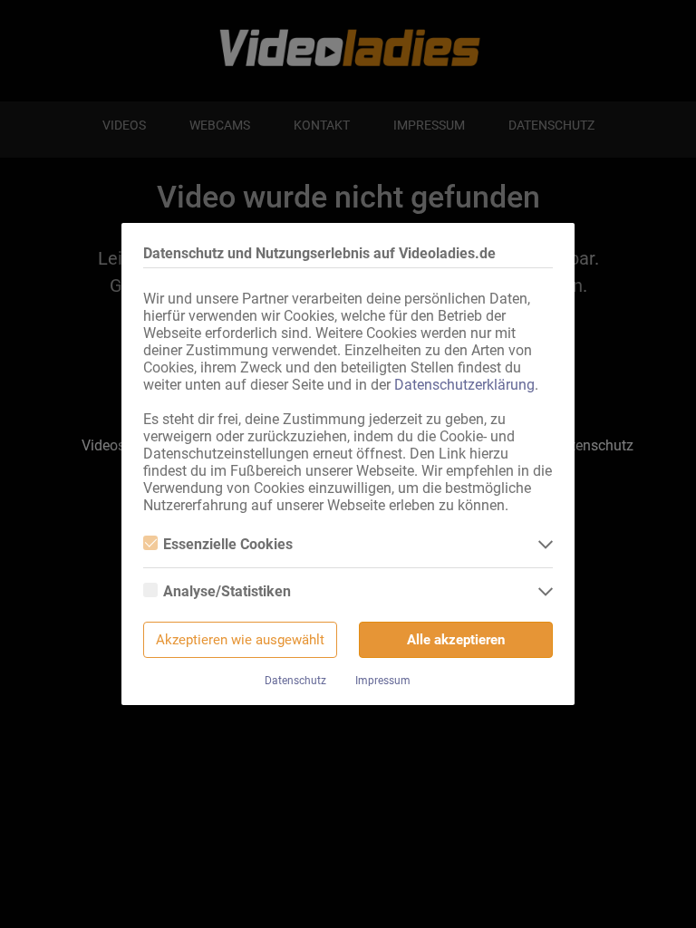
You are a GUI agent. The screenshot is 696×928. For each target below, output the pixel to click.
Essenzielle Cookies (228, 544)
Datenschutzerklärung (464, 384)
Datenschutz (295, 680)
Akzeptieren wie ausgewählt (240, 640)
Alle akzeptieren (456, 640)
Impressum (383, 680)
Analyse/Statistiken (227, 591)
